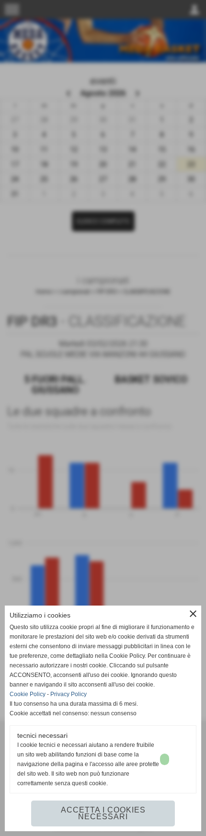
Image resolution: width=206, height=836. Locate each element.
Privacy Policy (68, 694)
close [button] (193, 613)
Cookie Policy (28, 694)
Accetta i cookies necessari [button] (103, 813)
